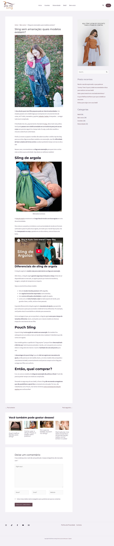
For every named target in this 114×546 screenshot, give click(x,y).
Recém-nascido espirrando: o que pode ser (90, 84)
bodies (46, 116)
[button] (103, 5)
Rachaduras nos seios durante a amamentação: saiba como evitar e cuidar (62, 435)
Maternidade (56, 5)
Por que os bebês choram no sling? (46, 431)
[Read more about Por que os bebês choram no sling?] (46, 424)
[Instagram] (6, 525)
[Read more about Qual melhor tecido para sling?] (15, 426)
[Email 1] (28, 525)
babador (41, 116)
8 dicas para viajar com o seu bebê (88, 103)
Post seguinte (67, 408)
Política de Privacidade (68, 525)
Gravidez (47, 5)
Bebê (64, 5)
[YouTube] (23, 525)
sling (45, 124)
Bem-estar (72, 5)
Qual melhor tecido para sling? (14, 435)
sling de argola (20, 218)
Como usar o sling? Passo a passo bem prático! (30, 433)
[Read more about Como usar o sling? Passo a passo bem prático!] (31, 425)
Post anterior (10, 408)
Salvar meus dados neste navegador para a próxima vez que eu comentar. (39, 499)
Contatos (79, 525)
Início (40, 5)
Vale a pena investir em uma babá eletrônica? (91, 93)
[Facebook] (17, 525)
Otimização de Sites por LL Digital (64, 538)
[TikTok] (11, 525)
